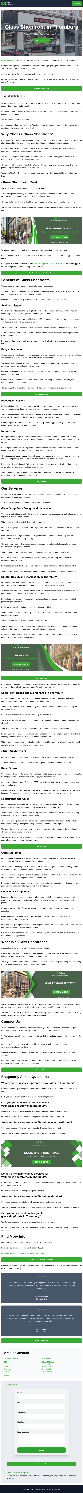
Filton (32, 1253)
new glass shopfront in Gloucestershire (47, 264)
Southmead (39, 1253)
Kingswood (25, 1253)
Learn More (41, 481)
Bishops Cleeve (48, 1369)
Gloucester (46, 1359)
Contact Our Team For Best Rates (41, 273)
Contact (77, 4)
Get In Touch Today (41, 88)
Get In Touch (41, 1464)
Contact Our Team (41, 394)
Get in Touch (41, 846)
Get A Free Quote (41, 1341)
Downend (7, 1369)
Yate (18, 1253)
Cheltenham (47, 1367)
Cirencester (46, 1364)
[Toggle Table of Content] (22, 96)
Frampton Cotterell (8, 1253)
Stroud (6, 1374)
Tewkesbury (47, 1372)
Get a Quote (40, 40)
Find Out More (41, 678)
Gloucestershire (48, 1361)
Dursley (7, 1372)
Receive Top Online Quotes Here (41, 1259)
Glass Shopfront (7, 60)
